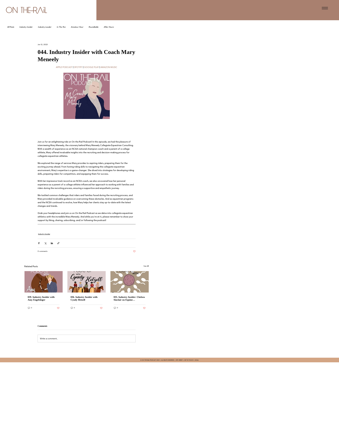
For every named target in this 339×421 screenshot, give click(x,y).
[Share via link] (58, 243)
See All (146, 266)
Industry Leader (44, 27)
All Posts (10, 27)
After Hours (109, 27)
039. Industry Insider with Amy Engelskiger (41, 298)
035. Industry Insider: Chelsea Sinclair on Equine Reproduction (129, 298)
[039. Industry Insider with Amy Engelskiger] (43, 282)
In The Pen (61, 27)
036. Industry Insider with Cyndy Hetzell (84, 298)
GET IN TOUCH (188, 360)
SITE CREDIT (179, 360)
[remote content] (86, 130)
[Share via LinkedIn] (52, 243)
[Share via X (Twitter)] (45, 243)
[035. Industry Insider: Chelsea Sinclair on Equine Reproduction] (129, 282)
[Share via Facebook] (39, 243)
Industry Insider (26, 27)
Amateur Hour (77, 27)
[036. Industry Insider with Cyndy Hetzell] (86, 282)
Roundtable (93, 27)
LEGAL (197, 360)
